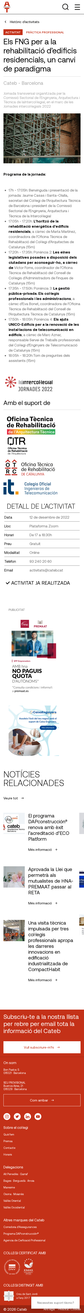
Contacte (9, 1147)
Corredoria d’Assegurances (20, 1226)
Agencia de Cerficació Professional (24, 1240)
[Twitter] (17, 1116)
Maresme (9, 1187)
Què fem (8, 1134)
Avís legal (49, 1309)
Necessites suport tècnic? (55, 1302)
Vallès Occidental (14, 1207)
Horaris (7, 1154)
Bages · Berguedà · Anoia (18, 1180)
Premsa (7, 1141)
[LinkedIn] (27, 1116)
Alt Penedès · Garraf (15, 1174)
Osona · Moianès (13, 1194)
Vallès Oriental (12, 1200)
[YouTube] (37, 1116)
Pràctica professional (45, 32)
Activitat (13, 32)
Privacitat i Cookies (69, 1309)
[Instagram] (6, 1116)
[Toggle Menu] (77, 7)
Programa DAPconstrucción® (21, 1233)
